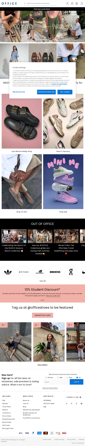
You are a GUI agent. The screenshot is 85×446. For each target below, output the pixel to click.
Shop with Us (48, 396)
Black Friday (6, 422)
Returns (5, 410)
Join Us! (26, 403)
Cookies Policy (47, 439)
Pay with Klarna (42, 9)
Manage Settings (19, 92)
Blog (24, 407)
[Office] (9, 3)
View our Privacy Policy (50, 388)
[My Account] (66, 3)
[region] (42, 80)
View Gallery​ (42, 365)
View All (43, 281)
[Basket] (75, 3)
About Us (26, 400)
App (44, 407)
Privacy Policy (71, 439)
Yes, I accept (65, 92)
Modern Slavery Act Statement (30, 414)
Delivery (5, 403)
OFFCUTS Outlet (48, 403)
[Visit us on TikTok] (81, 403)
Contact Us (6, 413)
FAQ (3, 400)
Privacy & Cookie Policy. (59, 84)
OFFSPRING (47, 400)
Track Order (6, 407)
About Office (28, 396)
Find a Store (6, 416)
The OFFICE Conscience (31, 418)
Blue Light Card (8, 428)
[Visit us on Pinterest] (72, 403)
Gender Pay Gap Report (31, 410)
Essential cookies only (46, 92)
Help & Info (6, 396)
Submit (76, 382)
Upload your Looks (42, 315)
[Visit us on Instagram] (76, 403)
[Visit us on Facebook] (67, 403)
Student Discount (8, 419)
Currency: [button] (72, 397)
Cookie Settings (59, 439)
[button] (15, 342)
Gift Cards (6, 425)
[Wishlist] (71, 3)
